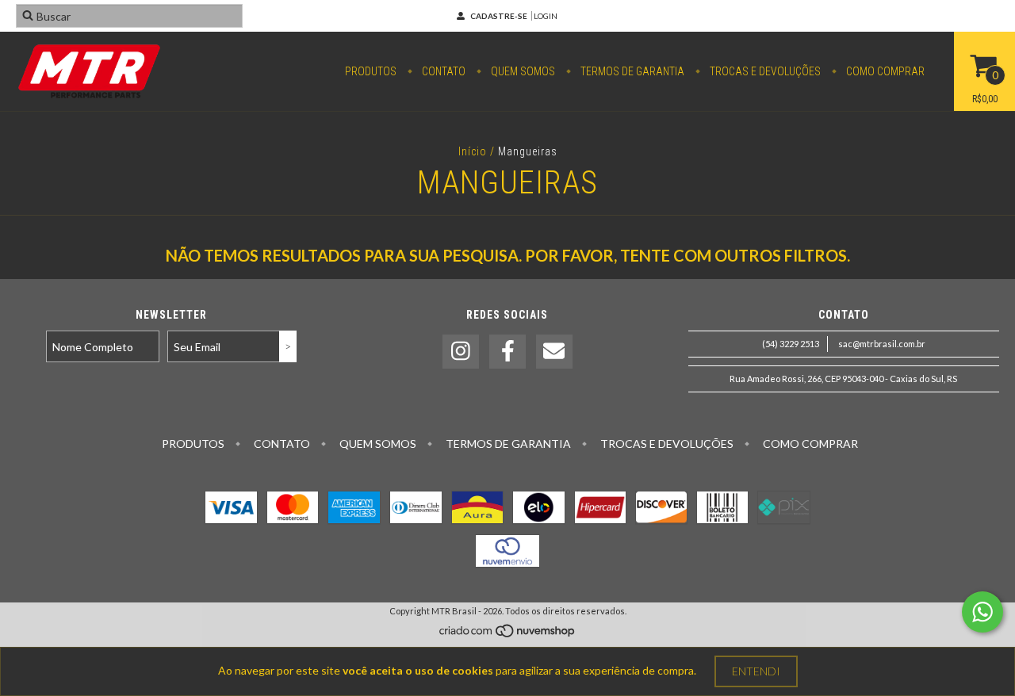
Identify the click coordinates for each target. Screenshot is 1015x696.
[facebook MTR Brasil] (507, 352)
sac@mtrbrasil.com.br (881, 343)
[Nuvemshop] (508, 634)
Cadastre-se (498, 16)
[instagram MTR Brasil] (460, 352)
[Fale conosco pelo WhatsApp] (982, 612)
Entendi (756, 671)
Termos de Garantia (631, 71)
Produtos (370, 71)
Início (472, 151)
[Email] (554, 352)
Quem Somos (521, 71)
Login (545, 16)
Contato (442, 71)
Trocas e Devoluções (764, 71)
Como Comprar (884, 71)
